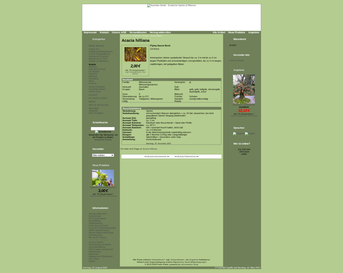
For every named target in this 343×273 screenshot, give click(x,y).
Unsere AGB (119, 32)
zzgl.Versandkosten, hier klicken (103, 196)
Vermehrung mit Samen (100, 244)
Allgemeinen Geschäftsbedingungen (189, 262)
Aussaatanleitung (97, 247)
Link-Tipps (94, 259)
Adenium (93, 67)
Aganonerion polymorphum (103, 187)
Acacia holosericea (186, 156)
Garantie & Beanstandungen (102, 228)
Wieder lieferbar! (96, 46)
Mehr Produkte (237, 60)
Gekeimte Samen (97, 89)
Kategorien (98, 39)
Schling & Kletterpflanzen (101, 51)
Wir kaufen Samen (97, 237)
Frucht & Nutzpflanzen (99, 54)
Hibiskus (93, 76)
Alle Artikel (219, 32)
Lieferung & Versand (98, 225)
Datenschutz (95, 216)
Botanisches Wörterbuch (101, 256)
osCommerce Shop (189, 264)
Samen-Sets (95, 91)
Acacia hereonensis (156, 156)
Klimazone (94, 254)
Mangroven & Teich (98, 58)
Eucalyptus (94, 71)
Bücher (92, 101)
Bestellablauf (95, 221)
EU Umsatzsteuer (97, 218)
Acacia (92, 64)
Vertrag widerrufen (160, 32)
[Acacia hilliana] (135, 62)
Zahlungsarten (96, 223)
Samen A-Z (94, 49)
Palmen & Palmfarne (98, 61)
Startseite (137, 36)
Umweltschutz (95, 235)
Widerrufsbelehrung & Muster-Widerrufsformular (101, 231)
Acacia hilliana (156, 36)
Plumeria (93, 74)
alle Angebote (192, 260)
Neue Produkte (236, 32)
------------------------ (98, 240)
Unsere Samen (96, 242)
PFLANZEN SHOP (98, 98)
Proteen (92, 83)
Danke (92, 261)
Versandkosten (137, 32)
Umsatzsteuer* (158, 260)
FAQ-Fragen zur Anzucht (101, 249)
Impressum (90, 32)
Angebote (253, 32)
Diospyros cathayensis (244, 105)
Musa (91, 81)
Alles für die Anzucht (98, 105)
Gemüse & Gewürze (99, 56)
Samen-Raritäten (97, 87)
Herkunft (93, 95)
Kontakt (104, 32)
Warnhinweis (95, 251)
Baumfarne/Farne (97, 69)
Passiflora (93, 78)
